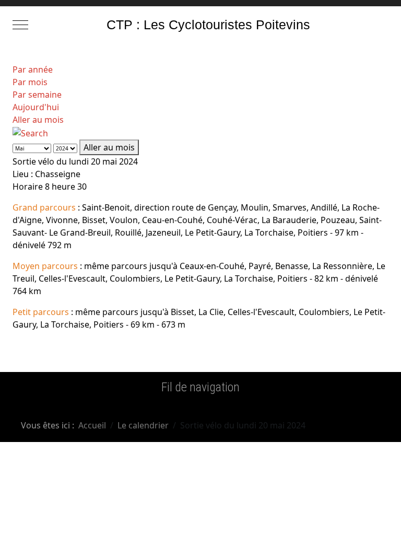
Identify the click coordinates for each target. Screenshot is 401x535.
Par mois (30, 82)
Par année (33, 69)
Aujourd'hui (36, 107)
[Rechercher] (30, 132)
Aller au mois (38, 119)
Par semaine (37, 94)
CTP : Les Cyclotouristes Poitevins (208, 24)
